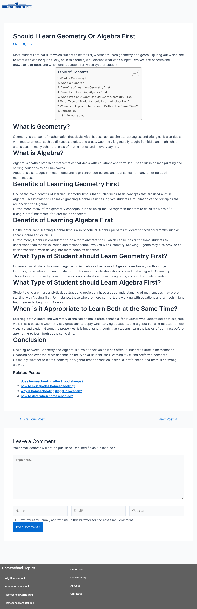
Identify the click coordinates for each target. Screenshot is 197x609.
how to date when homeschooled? (47, 396)
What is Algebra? (72, 83)
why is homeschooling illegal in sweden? (51, 391)
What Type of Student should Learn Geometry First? (96, 97)
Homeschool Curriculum (19, 594)
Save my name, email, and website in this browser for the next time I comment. (76, 520)
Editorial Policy (78, 577)
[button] (115, 5)
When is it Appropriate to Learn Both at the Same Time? (99, 106)
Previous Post (32, 419)
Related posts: (76, 115)
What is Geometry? (73, 78)
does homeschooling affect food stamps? (52, 381)
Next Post (168, 419)
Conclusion (68, 111)
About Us (75, 585)
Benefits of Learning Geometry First (85, 87)
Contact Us (76, 593)
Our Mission (76, 569)
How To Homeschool (17, 586)
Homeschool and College (19, 603)
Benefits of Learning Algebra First (83, 92)
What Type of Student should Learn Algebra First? (94, 101)
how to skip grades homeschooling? (48, 386)
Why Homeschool (15, 578)
